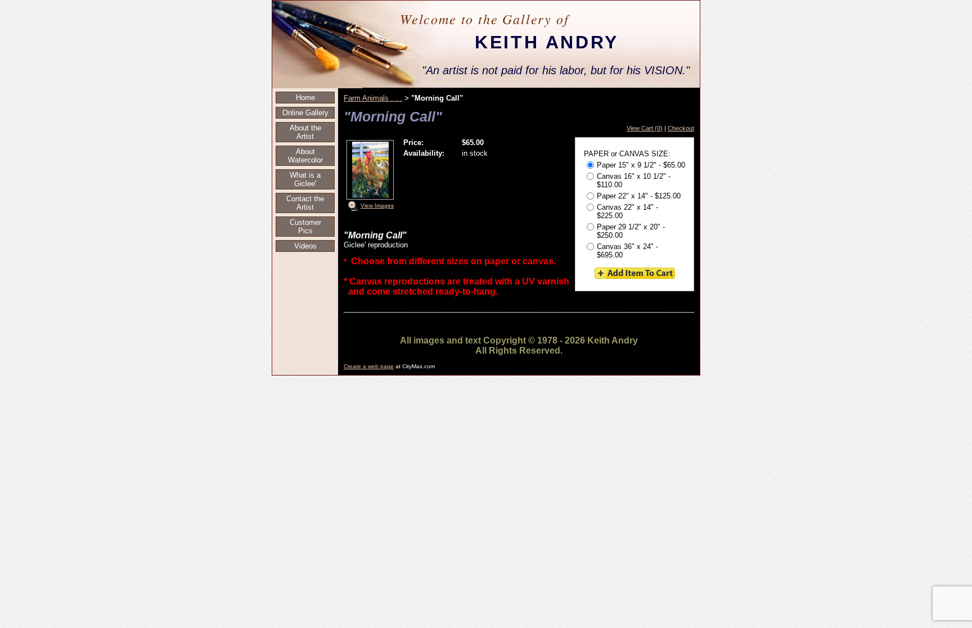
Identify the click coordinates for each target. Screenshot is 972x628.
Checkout (681, 128)
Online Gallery (305, 113)
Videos (305, 246)
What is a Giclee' (305, 179)
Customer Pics (305, 226)
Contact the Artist (305, 203)
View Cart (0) (645, 128)
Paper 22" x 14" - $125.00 (639, 196)
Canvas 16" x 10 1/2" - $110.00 (633, 180)
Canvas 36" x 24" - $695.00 (627, 250)
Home (305, 97)
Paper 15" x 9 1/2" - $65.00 (641, 165)
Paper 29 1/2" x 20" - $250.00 (631, 231)
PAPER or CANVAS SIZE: (627, 154)
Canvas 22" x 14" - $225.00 (627, 211)
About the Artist (305, 132)
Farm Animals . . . (373, 98)
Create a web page (369, 366)
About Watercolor (305, 155)
